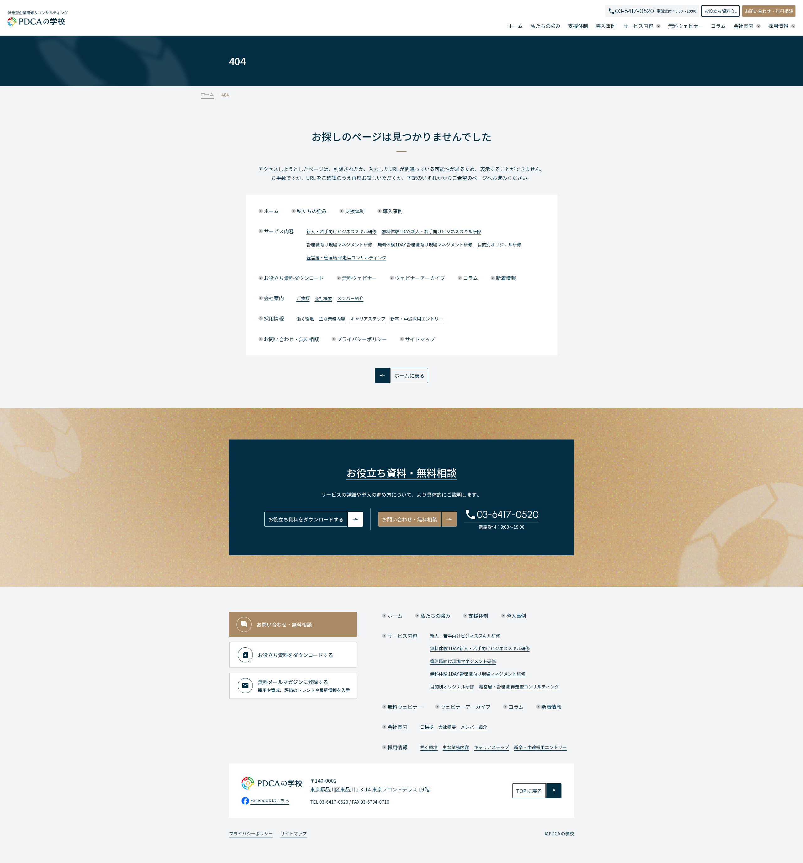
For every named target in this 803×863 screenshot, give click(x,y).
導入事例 (606, 26)
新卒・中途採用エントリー (417, 319)
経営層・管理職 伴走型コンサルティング (346, 257)
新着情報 (506, 278)
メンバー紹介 (350, 298)
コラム (718, 26)
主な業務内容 (332, 319)
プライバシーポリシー (362, 339)
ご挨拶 (303, 298)
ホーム (515, 26)
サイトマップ (420, 339)
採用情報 (274, 318)
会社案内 (274, 298)
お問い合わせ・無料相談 (769, 11)
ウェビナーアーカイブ (420, 278)
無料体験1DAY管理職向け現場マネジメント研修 (425, 244)
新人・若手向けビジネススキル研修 (341, 231)
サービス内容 (279, 231)
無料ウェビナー (685, 26)
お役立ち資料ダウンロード (294, 278)
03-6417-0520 (634, 11)
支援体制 (578, 26)
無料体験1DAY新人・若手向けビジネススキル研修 (431, 231)
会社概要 (323, 298)
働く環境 (305, 319)
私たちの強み (545, 26)
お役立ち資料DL (720, 11)
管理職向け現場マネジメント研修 (339, 244)
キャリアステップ (368, 319)
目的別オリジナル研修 (499, 244)
